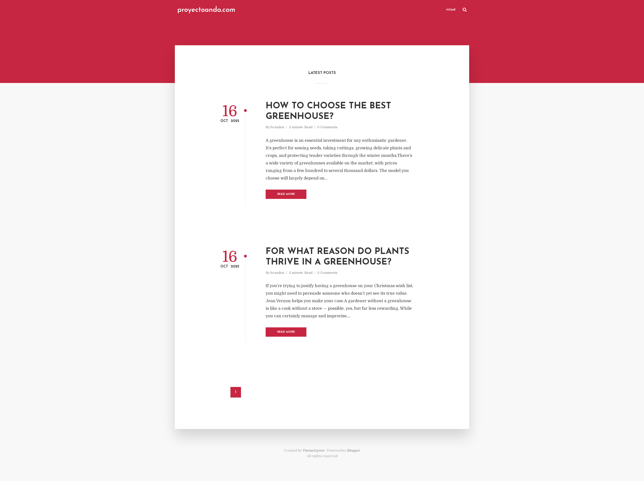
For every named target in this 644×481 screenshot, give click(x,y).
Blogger (353, 450)
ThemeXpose (314, 450)
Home (451, 10)
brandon (277, 127)
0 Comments (327, 127)
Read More (286, 194)
